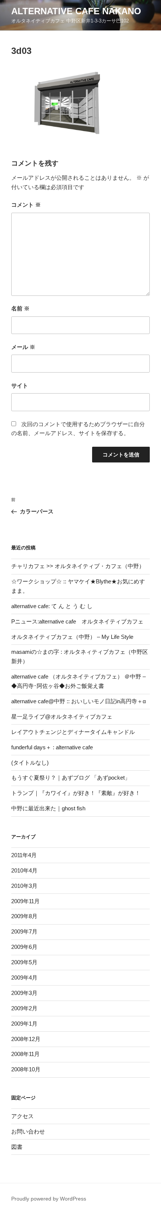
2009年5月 (24, 962)
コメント (26, 204)
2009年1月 (24, 1023)
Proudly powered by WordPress (48, 1199)
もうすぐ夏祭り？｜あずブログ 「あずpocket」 (70, 777)
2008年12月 (25, 1039)
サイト (19, 385)
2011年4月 (24, 855)
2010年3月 (24, 886)
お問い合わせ (28, 1131)
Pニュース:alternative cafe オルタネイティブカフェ (77, 621)
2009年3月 (24, 993)
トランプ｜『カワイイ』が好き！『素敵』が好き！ (75, 793)
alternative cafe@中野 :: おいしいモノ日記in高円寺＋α (78, 701)
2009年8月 (24, 916)
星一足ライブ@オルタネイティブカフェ (61, 716)
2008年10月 (25, 1069)
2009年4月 (24, 977)
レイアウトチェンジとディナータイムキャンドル (73, 732)
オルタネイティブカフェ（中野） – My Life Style (72, 637)
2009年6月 (24, 947)
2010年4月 (24, 870)
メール (23, 347)
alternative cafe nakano (76, 11)
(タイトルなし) (30, 762)
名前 (20, 308)
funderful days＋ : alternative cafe (52, 747)
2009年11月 (25, 901)
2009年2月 (24, 1008)
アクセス (22, 1116)
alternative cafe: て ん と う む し (51, 606)
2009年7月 (24, 931)
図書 (16, 1147)
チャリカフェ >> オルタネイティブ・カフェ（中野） (78, 566)
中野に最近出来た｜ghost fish (48, 808)
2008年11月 (25, 1054)
